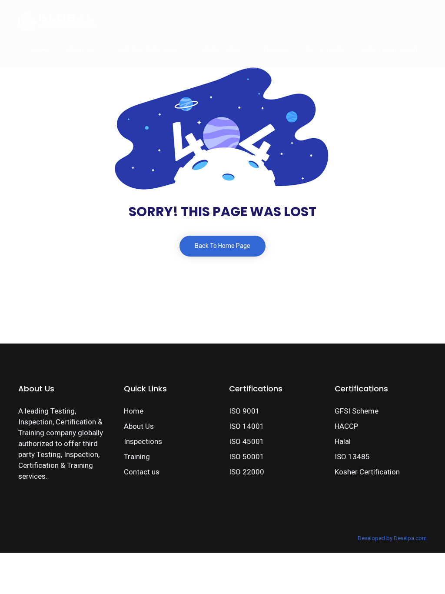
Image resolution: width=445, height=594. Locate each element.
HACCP (346, 426)
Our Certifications (147, 49)
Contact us (141, 471)
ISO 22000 (246, 471)
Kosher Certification (367, 471)
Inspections (220, 49)
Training (275, 49)
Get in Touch (325, 49)
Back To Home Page (222, 246)
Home (41, 49)
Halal (343, 441)
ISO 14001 (246, 426)
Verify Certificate (390, 49)
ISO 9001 (244, 411)
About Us (79, 49)
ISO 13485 (352, 456)
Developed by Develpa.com (392, 538)
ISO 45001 (246, 441)
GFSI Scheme (357, 411)
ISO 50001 (246, 456)
